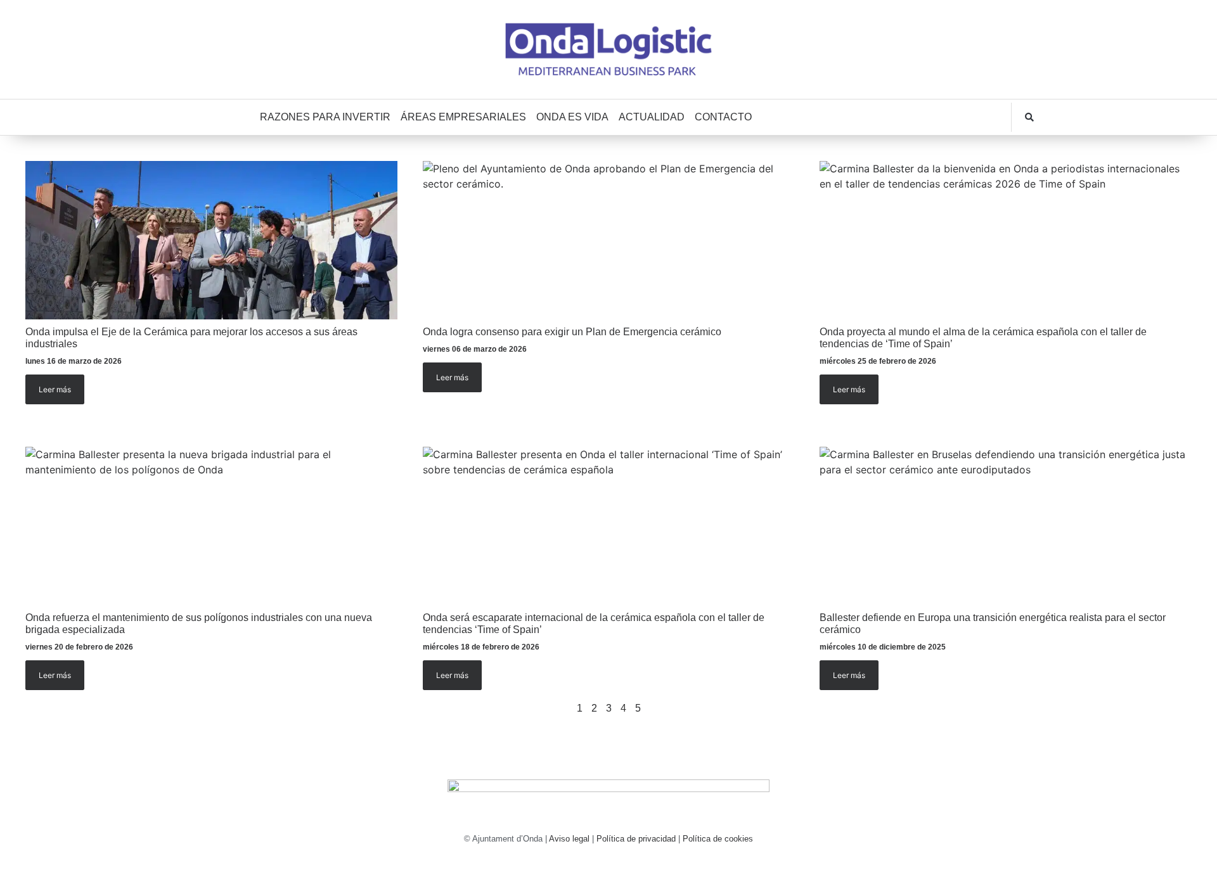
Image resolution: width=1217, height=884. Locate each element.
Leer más (55, 389)
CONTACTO (723, 117)
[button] (1029, 117)
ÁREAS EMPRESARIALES (463, 117)
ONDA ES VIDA (572, 117)
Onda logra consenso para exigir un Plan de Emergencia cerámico (572, 331)
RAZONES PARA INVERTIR (325, 117)
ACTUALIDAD (652, 117)
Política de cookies (718, 838)
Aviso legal (569, 838)
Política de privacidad (636, 838)
